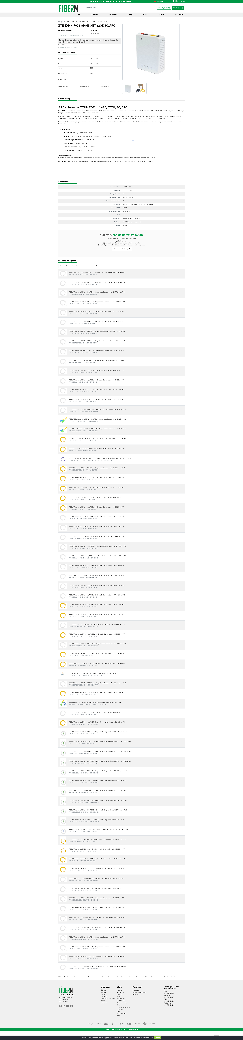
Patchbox (120, 1009)
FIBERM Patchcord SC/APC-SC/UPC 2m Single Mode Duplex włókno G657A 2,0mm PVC (97, 282)
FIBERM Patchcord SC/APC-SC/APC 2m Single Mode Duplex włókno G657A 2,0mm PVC (97, 399)
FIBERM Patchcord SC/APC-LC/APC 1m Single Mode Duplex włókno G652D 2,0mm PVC (96, 605)
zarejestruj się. (81, 42)
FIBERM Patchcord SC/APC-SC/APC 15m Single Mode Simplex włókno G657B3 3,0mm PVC (98, 781)
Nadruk (119, 1005)
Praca (103, 994)
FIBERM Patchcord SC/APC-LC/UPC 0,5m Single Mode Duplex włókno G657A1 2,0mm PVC (97, 546)
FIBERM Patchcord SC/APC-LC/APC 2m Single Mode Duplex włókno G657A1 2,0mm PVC (97, 575)
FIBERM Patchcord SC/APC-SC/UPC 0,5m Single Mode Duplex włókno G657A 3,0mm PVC (97, 966)
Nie (124, 215)
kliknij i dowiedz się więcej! (122, 249)
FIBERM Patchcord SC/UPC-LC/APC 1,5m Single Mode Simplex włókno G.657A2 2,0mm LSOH (98, 829)
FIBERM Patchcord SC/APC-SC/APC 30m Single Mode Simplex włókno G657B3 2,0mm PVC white (100, 761)
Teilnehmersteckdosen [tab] (83, 266)
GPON (125, 208)
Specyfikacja (84, 86)
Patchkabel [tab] (63, 266)
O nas (145, 15)
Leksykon (104, 1003)
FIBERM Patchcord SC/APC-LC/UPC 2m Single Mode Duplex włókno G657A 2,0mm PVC (96, 380)
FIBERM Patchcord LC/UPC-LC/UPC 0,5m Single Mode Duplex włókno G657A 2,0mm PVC (97, 624)
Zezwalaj (157, 1037)
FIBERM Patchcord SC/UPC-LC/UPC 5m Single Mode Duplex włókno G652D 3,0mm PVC (97, 653)
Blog (130, 15)
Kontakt (161, 15)
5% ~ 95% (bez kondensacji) (131, 218)
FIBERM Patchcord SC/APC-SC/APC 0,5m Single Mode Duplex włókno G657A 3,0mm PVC (97, 917)
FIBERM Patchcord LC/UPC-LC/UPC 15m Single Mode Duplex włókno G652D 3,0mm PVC (97, 722)
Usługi (119, 996)
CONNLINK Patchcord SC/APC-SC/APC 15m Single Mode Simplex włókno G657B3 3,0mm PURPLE (100, 458)
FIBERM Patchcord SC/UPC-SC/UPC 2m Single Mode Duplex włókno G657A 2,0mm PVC (97, 341)
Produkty (95, 15)
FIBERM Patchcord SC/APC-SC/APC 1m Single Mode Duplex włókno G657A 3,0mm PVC (97, 908)
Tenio (118, 1011)
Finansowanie (121, 1001)
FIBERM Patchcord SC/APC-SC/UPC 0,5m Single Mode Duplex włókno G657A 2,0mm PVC (97, 644)
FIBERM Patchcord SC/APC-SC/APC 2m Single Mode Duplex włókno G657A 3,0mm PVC (97, 898)
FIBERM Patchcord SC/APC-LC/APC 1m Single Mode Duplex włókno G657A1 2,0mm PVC (97, 566)
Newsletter (120, 992)
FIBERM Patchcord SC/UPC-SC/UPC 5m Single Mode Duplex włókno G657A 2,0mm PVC (97, 360)
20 (123, 201)
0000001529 (150, 204)
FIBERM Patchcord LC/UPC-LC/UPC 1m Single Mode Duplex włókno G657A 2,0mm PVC (96, 517)
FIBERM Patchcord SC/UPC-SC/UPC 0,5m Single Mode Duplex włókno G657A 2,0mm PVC (97, 683)
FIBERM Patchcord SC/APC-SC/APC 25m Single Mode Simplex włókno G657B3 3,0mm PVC (98, 800)
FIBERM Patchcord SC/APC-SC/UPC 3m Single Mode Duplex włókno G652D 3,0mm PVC (97, 868)
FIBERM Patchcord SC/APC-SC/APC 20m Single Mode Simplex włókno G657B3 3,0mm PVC (98, 790)
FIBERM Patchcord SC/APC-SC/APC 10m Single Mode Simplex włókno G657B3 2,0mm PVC (98, 732)
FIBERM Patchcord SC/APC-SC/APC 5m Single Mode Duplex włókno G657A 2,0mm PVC (97, 321)
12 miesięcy (128, 190)
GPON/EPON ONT (128, 187)
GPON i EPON (70, 21)
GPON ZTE (104, 21)
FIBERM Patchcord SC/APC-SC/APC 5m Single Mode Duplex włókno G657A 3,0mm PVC (97, 878)
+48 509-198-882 (169, 993)
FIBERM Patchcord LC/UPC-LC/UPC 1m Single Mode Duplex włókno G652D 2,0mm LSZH (97, 859)
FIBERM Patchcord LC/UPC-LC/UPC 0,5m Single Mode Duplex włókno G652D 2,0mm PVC (97, 634)
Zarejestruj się (165, 8)
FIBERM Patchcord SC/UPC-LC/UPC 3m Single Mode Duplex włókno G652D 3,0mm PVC (97, 663)
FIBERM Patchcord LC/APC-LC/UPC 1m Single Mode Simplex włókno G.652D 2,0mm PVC (97, 839)
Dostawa (104, 996)
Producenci (113, 15)
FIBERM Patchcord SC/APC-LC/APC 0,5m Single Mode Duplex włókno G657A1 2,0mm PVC (97, 556)
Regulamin (136, 990)
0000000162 (127, 204)
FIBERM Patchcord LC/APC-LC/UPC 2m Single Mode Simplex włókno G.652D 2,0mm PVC (97, 849)
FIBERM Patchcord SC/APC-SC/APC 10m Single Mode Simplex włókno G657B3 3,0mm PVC (98, 771)
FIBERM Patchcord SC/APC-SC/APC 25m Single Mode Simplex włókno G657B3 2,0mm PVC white (100, 751)
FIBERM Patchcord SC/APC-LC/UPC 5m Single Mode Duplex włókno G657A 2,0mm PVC (96, 712)
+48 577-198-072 (169, 997)
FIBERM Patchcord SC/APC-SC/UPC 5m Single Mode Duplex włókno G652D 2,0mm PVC (97, 468)
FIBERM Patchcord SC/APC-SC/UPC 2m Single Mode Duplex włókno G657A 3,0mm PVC (97, 947)
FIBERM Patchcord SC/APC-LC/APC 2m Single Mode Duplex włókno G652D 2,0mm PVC (96, 693)
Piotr (165, 991)
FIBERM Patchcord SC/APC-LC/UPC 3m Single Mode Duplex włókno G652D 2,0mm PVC (97, 497)
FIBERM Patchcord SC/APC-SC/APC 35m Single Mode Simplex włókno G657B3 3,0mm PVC (98, 820)
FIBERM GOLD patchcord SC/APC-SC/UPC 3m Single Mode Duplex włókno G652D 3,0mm (97, 429)
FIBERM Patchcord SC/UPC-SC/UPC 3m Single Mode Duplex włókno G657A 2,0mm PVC (97, 351)
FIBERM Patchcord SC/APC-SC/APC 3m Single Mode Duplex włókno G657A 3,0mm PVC (97, 888)
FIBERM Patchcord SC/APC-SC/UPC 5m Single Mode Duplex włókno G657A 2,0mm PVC (97, 302)
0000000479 (135, 204)
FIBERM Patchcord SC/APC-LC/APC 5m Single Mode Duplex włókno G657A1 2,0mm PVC (97, 595)
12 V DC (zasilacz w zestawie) (132, 222)
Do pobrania (179, 15)
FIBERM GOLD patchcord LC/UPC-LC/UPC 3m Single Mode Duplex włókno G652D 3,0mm (97, 448)
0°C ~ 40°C (126, 211)
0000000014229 (128, 197)
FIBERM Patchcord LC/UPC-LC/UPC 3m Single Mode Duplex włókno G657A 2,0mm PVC (96, 536)
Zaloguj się (179, 8)
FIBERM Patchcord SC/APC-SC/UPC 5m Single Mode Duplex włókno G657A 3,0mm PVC (97, 927)
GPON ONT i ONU (80, 21)
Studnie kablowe (122, 1013)
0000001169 (143, 204)
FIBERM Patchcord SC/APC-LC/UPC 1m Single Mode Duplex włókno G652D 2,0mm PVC (97, 478)
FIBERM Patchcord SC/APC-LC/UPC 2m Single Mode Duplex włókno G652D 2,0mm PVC (97, 487)
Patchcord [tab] (97, 266)
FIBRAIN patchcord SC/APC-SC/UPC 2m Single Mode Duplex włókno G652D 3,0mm (95, 702)
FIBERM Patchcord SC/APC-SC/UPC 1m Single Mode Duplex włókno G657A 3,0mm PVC (97, 956)
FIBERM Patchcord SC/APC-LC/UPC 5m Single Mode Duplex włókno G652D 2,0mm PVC (97, 507)
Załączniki (104, 86)
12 (124, 190)
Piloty (118, 1016)
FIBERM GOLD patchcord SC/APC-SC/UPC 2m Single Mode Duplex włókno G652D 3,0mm (97, 419)
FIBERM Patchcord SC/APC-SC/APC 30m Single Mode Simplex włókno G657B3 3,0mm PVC (98, 810)
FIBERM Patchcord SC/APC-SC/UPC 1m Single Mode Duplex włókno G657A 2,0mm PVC (97, 272)
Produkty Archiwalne (123, 1007)
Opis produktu (62, 86)
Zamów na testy (122, 1003)
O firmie (103, 990)
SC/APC (125, 225)
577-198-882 (170, 1005)
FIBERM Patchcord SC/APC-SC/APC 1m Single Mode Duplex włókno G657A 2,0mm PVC (97, 311)
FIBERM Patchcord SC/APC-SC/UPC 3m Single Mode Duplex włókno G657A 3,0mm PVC (97, 937)
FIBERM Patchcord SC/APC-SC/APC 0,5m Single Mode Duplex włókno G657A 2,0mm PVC (97, 409)
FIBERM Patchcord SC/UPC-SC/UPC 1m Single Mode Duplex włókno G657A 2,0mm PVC (97, 331)
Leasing (119, 994)
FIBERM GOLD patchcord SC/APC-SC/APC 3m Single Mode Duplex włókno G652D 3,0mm (97, 438)
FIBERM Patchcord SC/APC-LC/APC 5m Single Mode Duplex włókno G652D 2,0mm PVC (96, 614)
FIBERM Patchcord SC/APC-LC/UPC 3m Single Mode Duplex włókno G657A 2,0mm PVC (96, 390)
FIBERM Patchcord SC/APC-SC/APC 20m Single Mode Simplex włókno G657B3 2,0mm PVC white (100, 741)
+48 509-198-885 (169, 1001)
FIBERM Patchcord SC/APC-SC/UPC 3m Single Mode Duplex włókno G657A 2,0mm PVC (97, 292)
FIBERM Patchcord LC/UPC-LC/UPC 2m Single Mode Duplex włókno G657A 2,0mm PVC (96, 526)
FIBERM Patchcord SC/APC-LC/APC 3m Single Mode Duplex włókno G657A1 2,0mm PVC (97, 585)
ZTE (87, 21)
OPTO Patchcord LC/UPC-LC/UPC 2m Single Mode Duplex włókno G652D (92, 673)
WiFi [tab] (71, 266)
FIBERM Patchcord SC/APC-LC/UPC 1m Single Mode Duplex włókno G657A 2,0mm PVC (96, 370)
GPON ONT (95, 21)
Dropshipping (121, 998)
